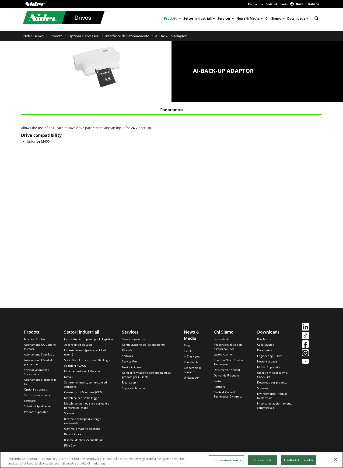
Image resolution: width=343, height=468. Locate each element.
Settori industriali (197, 18)
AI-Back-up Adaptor (171, 36)
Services (224, 18)
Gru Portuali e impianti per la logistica (88, 339)
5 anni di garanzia (133, 339)
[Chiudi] (335, 459)
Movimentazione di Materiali (82, 371)
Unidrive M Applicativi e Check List (272, 375)
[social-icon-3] (305, 344)
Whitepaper (191, 378)
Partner (219, 381)
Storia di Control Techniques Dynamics (228, 394)
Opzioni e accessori (83, 36)
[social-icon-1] (305, 327)
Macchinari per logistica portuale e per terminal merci (86, 405)
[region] (171, 460)
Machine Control (35, 339)
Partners (219, 387)
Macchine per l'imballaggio (81, 398)
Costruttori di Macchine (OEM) (83, 392)
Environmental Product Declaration (272, 396)
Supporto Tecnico (133, 388)
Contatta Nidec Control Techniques (228, 362)
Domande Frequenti (227, 375)
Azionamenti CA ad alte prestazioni (39, 362)
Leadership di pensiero (192, 370)
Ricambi (127, 350)
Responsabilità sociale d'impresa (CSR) (228, 347)
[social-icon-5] (305, 362)
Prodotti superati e (36, 412)
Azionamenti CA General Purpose (40, 347)
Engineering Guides (270, 356)
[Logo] (35, 4)
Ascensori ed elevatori (78, 345)
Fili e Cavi (70, 445)
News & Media (247, 18)
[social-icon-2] (305, 336)
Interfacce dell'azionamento (127, 36)
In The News (192, 357)
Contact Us (255, 4)
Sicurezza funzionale (37, 395)
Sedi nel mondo (276, 4)
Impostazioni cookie (226, 460)
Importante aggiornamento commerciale (274, 405)
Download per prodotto (272, 382)
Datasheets (264, 350)
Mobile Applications (270, 367)
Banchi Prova (72, 434)
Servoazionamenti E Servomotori (37, 372)
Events (188, 351)
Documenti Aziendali (227, 370)
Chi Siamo (273, 18)
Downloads (296, 18)
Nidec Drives (33, 36)
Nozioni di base (132, 367)
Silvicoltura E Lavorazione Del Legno (87, 360)
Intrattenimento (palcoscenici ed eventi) (85, 352)
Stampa (69, 413)
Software (30, 401)
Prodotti (171, 18)
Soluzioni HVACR (75, 366)
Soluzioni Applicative (37, 406)
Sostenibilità (222, 339)
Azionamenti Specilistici (39, 354)
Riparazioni (129, 382)
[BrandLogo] (64, 18)
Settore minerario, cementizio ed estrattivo (85, 384)
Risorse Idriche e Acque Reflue (83, 440)
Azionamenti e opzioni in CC (40, 382)
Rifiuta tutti (262, 460)
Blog (187, 345)
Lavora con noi (223, 354)
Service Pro (129, 361)
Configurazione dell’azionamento (143, 345)
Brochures (264, 339)
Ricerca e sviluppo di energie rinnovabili (82, 421)
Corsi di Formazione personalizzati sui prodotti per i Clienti (146, 375)
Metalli (68, 377)
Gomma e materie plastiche (82, 429)
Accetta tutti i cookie (299, 460)
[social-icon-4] (305, 353)
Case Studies (265, 345)
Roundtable (191, 362)
